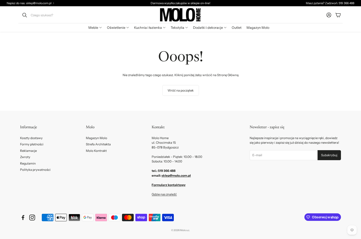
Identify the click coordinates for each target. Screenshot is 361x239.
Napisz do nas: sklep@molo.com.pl (29, 3)
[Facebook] (23, 217)
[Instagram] (32, 217)
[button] (48, 15)
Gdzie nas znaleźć (164, 194)
